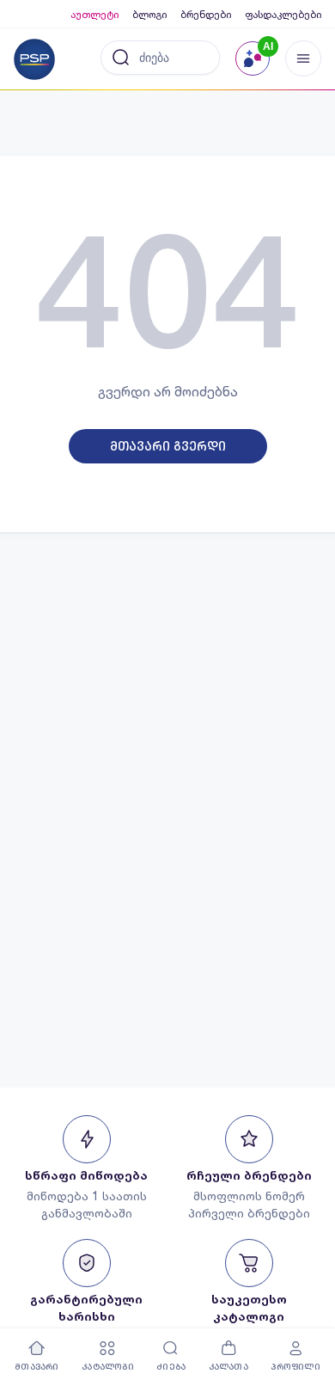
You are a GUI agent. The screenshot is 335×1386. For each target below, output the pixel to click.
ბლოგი (149, 14)
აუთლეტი (94, 14)
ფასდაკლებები (283, 14)
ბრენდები (205, 14)
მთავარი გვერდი (168, 446)
